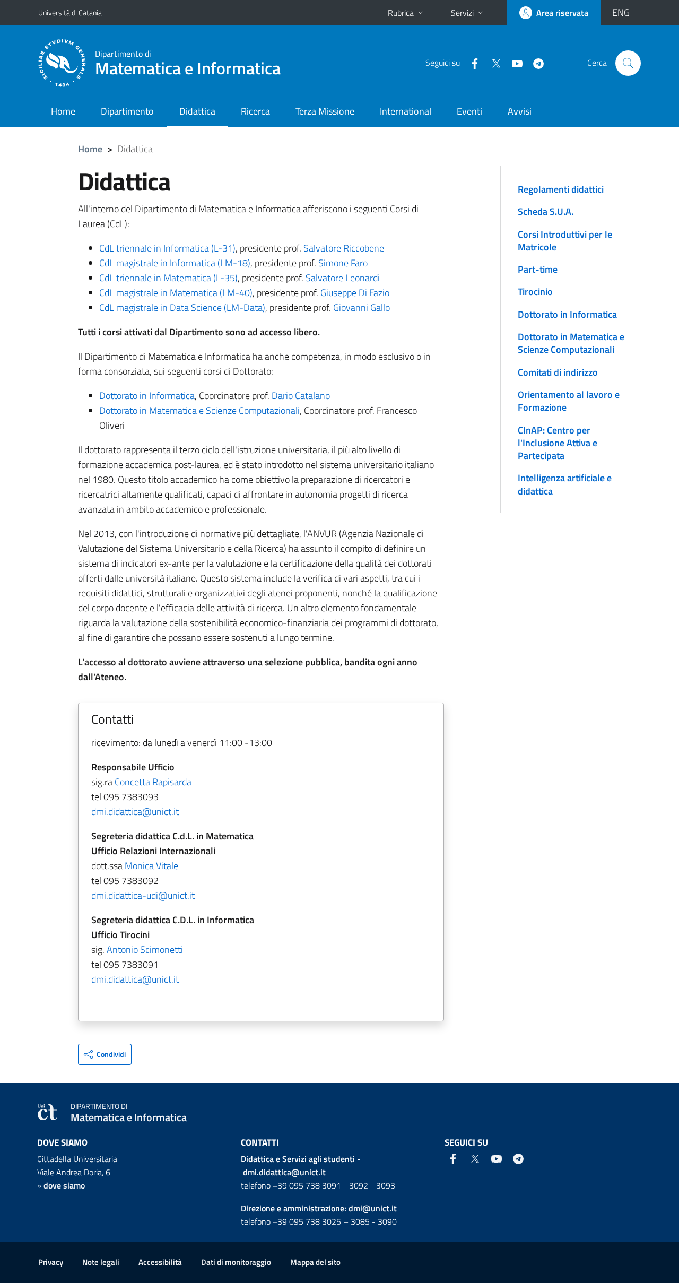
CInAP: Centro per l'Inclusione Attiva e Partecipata (557, 443)
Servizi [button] (462, 12)
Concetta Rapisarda (153, 782)
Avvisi (520, 111)
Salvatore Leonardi (343, 278)
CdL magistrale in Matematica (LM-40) (176, 292)
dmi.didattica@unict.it (135, 811)
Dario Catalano (301, 395)
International (405, 111)
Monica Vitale (151, 866)
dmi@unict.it (373, 1208)
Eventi (469, 111)
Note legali (100, 1262)
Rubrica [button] (401, 12)
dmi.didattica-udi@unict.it (143, 895)
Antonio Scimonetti (145, 949)
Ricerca (255, 111)
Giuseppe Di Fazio (354, 292)
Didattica (197, 111)
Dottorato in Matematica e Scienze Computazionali (199, 410)
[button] (105, 1054)
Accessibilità (160, 1262)
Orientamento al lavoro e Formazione (569, 400)
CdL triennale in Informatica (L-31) (167, 248)
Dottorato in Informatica (147, 395)
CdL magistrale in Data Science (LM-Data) (182, 307)
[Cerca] (628, 63)
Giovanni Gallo (361, 307)
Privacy (50, 1262)
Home (63, 111)
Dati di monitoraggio (236, 1262)
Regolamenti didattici (561, 189)
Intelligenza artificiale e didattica (565, 484)
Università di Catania (70, 12)
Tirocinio (535, 291)
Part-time (538, 269)
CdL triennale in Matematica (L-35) (168, 278)
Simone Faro (343, 263)
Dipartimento (127, 111)
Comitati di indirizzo (558, 372)
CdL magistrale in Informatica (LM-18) (174, 263)
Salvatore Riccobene (343, 248)
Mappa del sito (315, 1262)
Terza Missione (324, 111)
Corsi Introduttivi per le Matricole (565, 240)
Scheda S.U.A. (545, 211)
